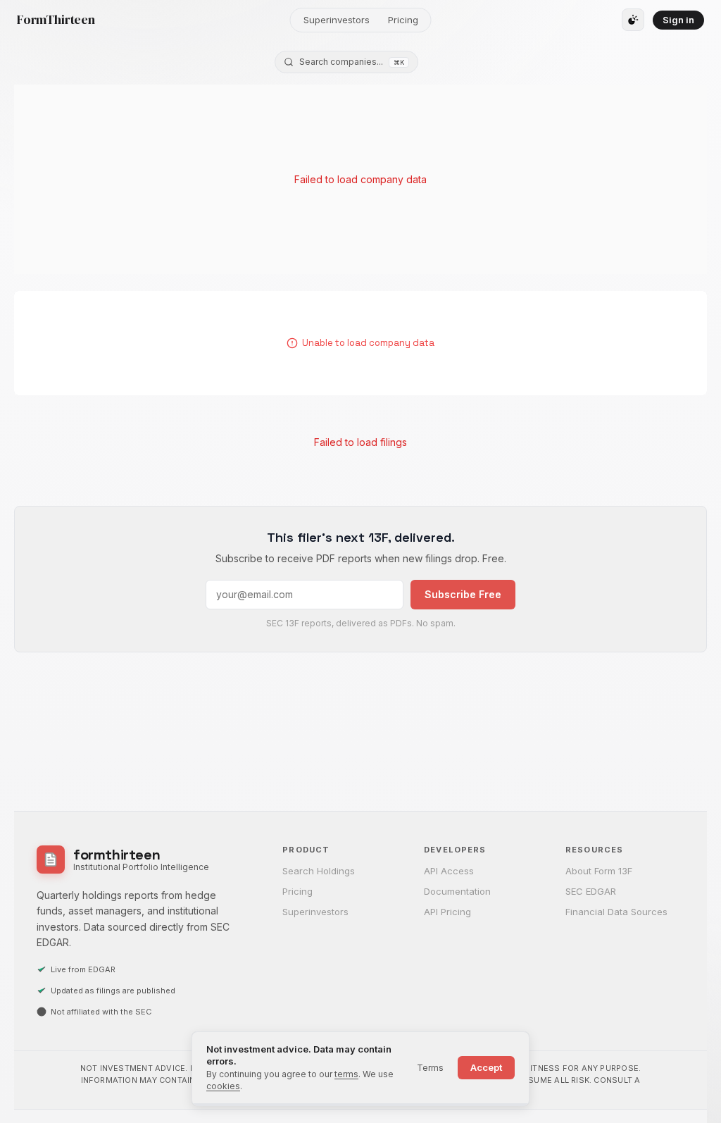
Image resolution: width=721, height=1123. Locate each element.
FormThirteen (56, 19)
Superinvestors (336, 19)
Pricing (403, 19)
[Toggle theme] (633, 19)
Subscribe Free (463, 594)
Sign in (678, 19)
